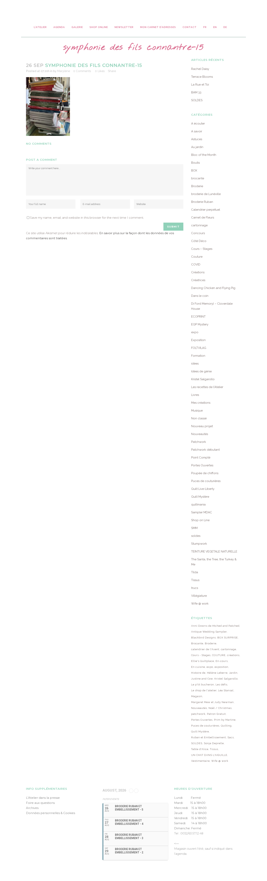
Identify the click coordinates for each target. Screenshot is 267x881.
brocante (197, 178)
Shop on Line (200, 520)
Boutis (195, 162)
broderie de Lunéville (206, 194)
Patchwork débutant (205, 449)
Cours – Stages (201, 249)
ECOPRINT (198, 316)
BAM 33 (196, 92)
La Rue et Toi (200, 84)
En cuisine (198, 666)
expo (194, 332)
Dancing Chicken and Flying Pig (213, 288)
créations (233, 655)
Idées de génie (201, 371)
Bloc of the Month (203, 155)
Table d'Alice (199, 749)
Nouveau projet (202, 426)
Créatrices (198, 280)
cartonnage (199, 225)
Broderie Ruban (202, 202)
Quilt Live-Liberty (202, 489)
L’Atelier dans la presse (43, 798)
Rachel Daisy (200, 69)
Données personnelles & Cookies (50, 813)
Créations (197, 272)
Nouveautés (199, 434)
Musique (197, 410)
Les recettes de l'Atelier (207, 387)
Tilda (194, 572)
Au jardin (197, 147)
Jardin (233, 672)
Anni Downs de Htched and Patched (215, 625)
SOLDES (196, 100)
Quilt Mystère (200, 496)
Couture (196, 256)
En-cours (222, 661)
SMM (194, 528)
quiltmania (198, 504)
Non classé (199, 418)
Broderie (197, 186)
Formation (198, 355)
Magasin (196, 696)
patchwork (198, 713)
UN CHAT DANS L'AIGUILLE (209, 755)
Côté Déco (198, 241)
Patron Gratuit (216, 713)
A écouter (198, 123)
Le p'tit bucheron (202, 684)
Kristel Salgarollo (203, 379)
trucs (194, 588)
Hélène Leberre (217, 672)
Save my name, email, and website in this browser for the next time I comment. (87, 217)
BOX (194, 170)
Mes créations (200, 402)
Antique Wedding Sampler (209, 631)
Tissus (195, 580)
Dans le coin (199, 296)
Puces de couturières (205, 481)
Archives (32, 808)
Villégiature (199, 596)
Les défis (221, 684)
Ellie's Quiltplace (202, 661)
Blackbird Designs (203, 637)
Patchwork (198, 442)
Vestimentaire (200, 760)
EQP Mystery (199, 324)
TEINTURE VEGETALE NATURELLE (214, 551)
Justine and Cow (202, 678)
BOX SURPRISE (227, 637)
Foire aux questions (40, 803)
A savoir (196, 131)
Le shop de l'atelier (204, 690)
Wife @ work (200, 603)
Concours (198, 233)
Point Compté (200, 457)
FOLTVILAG (198, 348)
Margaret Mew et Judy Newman (212, 702)
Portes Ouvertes (202, 465)
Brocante (197, 643)
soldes (195, 536)
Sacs (231, 737)
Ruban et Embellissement (208, 737)
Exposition (198, 340)
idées (195, 363)
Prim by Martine (225, 719)
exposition (221, 666)
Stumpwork (199, 543)
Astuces (196, 139)
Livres (195, 395)
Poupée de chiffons (204, 473)
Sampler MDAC (201, 512)
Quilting (226, 725)
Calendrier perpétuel (205, 209)
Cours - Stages (201, 655)
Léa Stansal (226, 690)
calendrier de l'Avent (205, 649)
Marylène (63, 71)
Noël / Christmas (220, 708)
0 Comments (82, 71)
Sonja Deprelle (214, 743)
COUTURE (219, 655)
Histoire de (198, 672)
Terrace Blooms (202, 77)
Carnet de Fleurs (202, 217)
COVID (195, 264)
